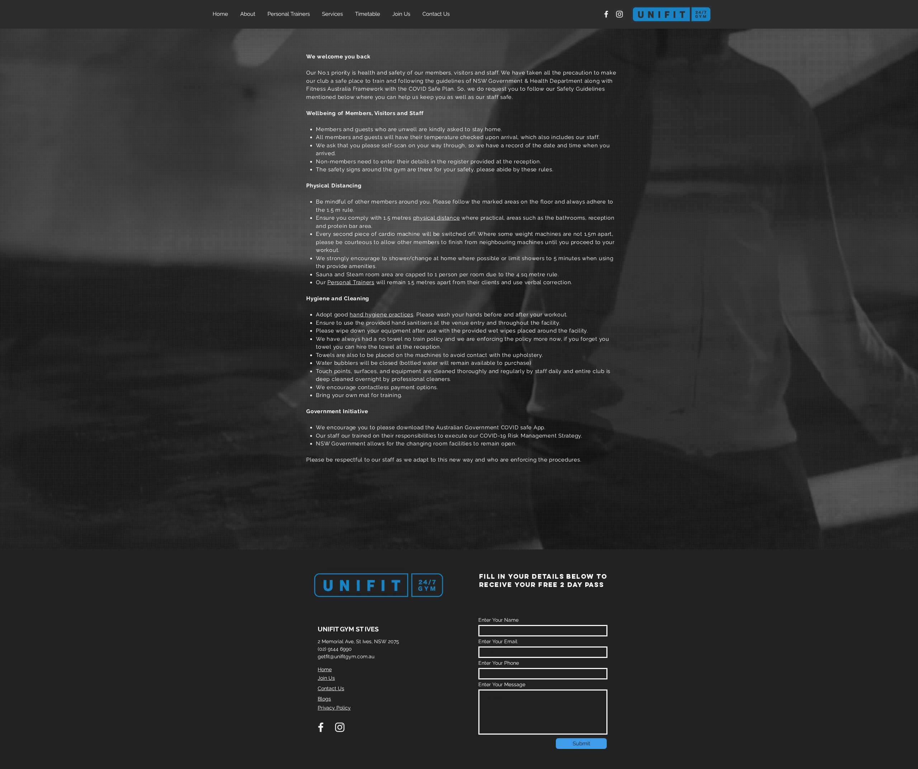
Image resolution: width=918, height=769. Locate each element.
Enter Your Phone (498, 662)
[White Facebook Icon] (606, 14)
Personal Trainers (350, 282)
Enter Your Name (498, 619)
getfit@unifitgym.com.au (346, 656)
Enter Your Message (501, 684)
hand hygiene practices (381, 314)
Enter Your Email (497, 641)
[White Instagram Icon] (619, 14)
